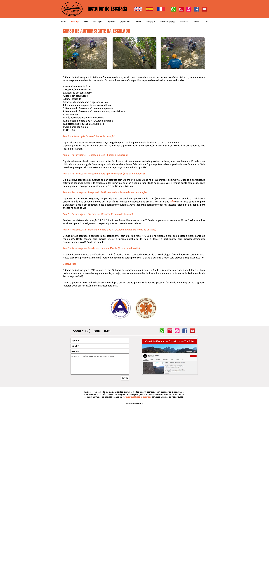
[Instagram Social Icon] (188, 9)
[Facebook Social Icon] (196, 9)
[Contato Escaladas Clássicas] (181, 9)
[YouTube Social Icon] (204, 9)
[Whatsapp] (173, 9)
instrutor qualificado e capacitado (137, 397)
